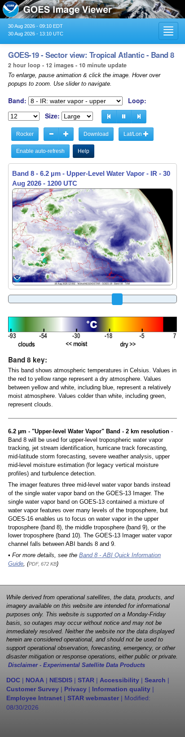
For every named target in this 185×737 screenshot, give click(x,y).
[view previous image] (109, 116)
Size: (52, 116)
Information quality (121, 689)
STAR (86, 680)
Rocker (25, 134)
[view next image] (138, 116)
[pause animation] (124, 116)
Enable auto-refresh (40, 151)
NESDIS (60, 680)
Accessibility (119, 680)
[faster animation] (66, 134)
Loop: (137, 101)
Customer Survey (32, 689)
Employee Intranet (34, 698)
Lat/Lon (133, 134)
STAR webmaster (93, 698)
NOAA (35, 680)
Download (96, 134)
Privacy (75, 689)
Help (83, 151)
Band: (17, 101)
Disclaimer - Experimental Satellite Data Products (76, 665)
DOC (13, 680)
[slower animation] (51, 134)
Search (155, 680)
